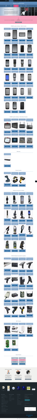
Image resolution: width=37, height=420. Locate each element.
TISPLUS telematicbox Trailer (14, 273)
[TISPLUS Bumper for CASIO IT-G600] (22, 199)
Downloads (10, 400)
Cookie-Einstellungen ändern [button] (27, 403)
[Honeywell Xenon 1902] (7, 178)
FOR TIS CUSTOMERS (19, 404)
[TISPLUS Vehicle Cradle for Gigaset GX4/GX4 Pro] (7, 199)
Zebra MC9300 (22, 57)
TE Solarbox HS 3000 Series (7, 208)
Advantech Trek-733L (14, 119)
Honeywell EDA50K (29, 57)
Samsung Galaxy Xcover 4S (7, 71)
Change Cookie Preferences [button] (27, 401)
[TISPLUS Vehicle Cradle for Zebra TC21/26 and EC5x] (14, 199)
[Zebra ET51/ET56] (22, 34)
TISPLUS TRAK (22, 223)
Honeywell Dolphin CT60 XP (29, 43)
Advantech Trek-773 (22, 119)
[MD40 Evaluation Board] (7, 343)
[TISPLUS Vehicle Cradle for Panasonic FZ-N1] (22, 214)
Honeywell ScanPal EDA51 (22, 71)
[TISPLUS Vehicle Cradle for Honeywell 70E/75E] (7, 229)
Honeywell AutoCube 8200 (7, 154)
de (36, 181)
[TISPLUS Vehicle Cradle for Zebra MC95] (22, 244)
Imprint (18, 399)
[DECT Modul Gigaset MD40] (14, 343)
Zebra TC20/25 (7, 100)
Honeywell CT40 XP (22, 43)
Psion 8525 (22, 134)
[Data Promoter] (14, 329)
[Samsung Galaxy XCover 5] (14, 34)
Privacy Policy (18, 400)
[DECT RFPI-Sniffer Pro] (29, 329)
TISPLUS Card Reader (7, 258)
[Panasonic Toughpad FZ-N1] (29, 91)
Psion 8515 (29, 134)
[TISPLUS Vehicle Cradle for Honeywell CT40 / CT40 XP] (14, 214)
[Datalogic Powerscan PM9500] (22, 179)
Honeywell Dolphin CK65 (15, 71)
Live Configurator (3, 398)
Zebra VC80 (14, 134)
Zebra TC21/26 (7, 57)
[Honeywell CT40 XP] (22, 48)
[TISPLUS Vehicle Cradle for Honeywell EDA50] (29, 214)
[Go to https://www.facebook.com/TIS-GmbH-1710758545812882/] (28, 416)
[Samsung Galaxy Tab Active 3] (14, 48)
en (35, 181)
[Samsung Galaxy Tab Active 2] (7, 91)
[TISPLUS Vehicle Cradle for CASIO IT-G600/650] (29, 199)
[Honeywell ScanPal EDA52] (7, 48)
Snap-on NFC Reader (29, 288)
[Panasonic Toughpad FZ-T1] (22, 91)
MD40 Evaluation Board (7, 338)
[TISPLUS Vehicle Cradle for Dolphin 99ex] (7, 244)
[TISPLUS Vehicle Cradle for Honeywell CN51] (29, 229)
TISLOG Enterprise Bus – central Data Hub (4, 397)
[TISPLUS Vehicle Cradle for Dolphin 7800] (14, 244)
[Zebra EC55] (29, 34)
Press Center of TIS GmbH (11, 399)
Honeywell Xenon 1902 (7, 173)
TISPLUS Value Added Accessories (4, 402)
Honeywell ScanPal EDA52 (7, 43)
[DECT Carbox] (22, 329)
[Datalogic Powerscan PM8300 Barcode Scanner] (14, 179)
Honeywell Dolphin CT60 (15, 100)
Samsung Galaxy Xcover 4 (22, 100)
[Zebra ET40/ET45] (7, 34)
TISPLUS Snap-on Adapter (22, 288)
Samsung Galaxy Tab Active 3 (14, 43)
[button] (7, 40)
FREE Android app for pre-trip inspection (4, 403)
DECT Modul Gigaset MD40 (14, 338)
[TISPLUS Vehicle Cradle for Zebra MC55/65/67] (14, 229)
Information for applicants (3, 410)
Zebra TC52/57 (29, 71)
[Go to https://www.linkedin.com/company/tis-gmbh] (30, 415)
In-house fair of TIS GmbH (3, 411)
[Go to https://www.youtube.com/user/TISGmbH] (26, 415)
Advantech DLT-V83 (7, 134)
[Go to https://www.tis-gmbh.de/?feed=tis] (29, 415)
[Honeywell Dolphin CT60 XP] (29, 48)
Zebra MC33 (14, 57)
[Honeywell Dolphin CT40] (14, 91)
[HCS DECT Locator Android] (7, 329)
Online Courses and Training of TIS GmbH (4, 406)
